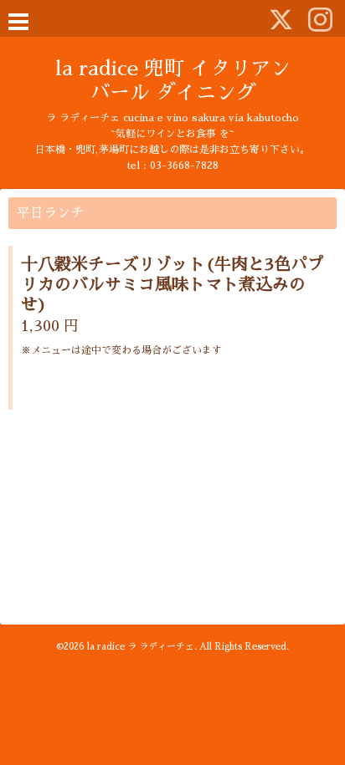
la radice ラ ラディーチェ (140, 646)
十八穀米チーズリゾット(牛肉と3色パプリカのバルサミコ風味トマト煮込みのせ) (172, 284)
